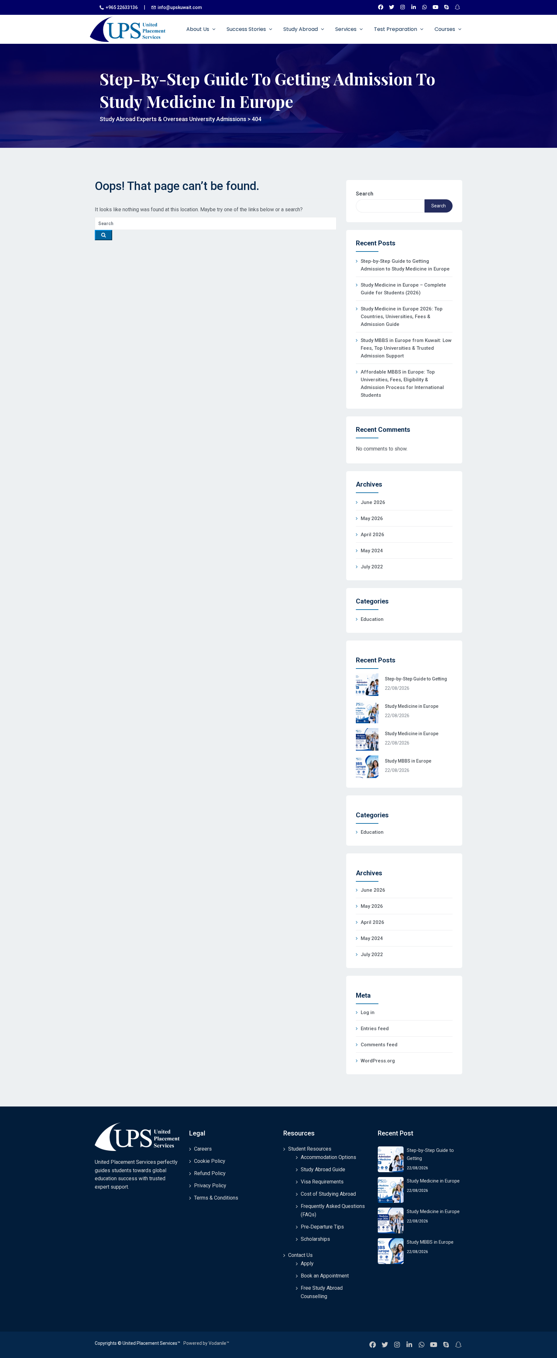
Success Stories (247, 29)
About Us (198, 29)
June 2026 (373, 502)
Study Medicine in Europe (411, 706)
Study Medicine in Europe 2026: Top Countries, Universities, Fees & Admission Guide (402, 316)
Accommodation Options (328, 1157)
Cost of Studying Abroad (328, 1194)
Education (372, 619)
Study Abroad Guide (323, 1169)
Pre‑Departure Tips (322, 1227)
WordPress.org (378, 1061)
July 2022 (372, 567)
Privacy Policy (210, 1185)
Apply (307, 1263)
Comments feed (379, 1045)
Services (346, 29)
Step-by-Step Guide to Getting (416, 678)
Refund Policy (210, 1173)
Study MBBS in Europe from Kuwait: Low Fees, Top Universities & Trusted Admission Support (406, 348)
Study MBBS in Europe (408, 761)
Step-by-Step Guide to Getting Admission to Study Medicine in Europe (405, 265)
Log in (368, 1012)
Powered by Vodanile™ (206, 1343)
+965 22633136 (122, 7)
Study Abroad (301, 29)
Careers (203, 1149)
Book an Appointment (325, 1276)
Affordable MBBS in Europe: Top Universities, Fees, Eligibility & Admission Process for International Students (402, 383)
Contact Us (300, 1255)
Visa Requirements (322, 1182)
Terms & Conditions (216, 1198)
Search (364, 194)
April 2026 (372, 534)
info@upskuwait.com (180, 7)
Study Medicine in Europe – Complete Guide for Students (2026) (403, 289)
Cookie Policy (209, 1161)
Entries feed (375, 1028)
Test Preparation (396, 29)
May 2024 (372, 551)
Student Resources (309, 1149)
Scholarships (315, 1239)
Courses (445, 29)
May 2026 (372, 518)
